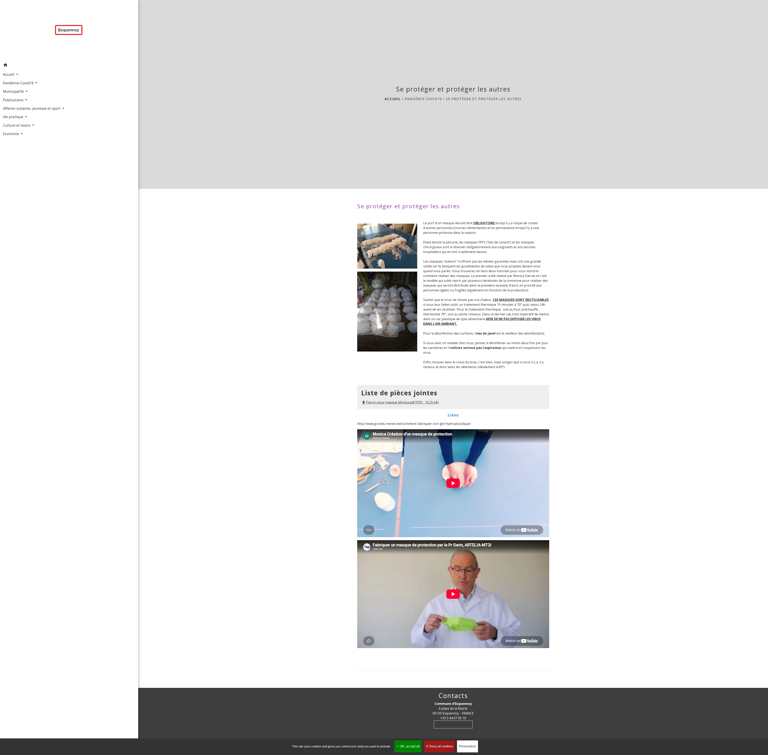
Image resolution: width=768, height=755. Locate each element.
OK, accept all (409, 746)
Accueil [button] (9, 74)
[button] (69, 65)
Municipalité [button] (14, 91)
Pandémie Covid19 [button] (19, 83)
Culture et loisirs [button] (17, 125)
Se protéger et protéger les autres (484, 99)
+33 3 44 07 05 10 (453, 718)
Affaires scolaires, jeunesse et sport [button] (32, 108)
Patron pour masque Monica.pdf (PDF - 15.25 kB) (400, 402)
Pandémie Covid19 (423, 99)
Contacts (453, 695)
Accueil (393, 99)
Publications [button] (13, 100)
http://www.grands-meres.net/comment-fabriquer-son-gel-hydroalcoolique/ (414, 423)
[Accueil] (69, 30)
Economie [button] (11, 133)
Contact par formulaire (453, 724)
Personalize (467, 746)
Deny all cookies (440, 746)
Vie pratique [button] (13, 116)
